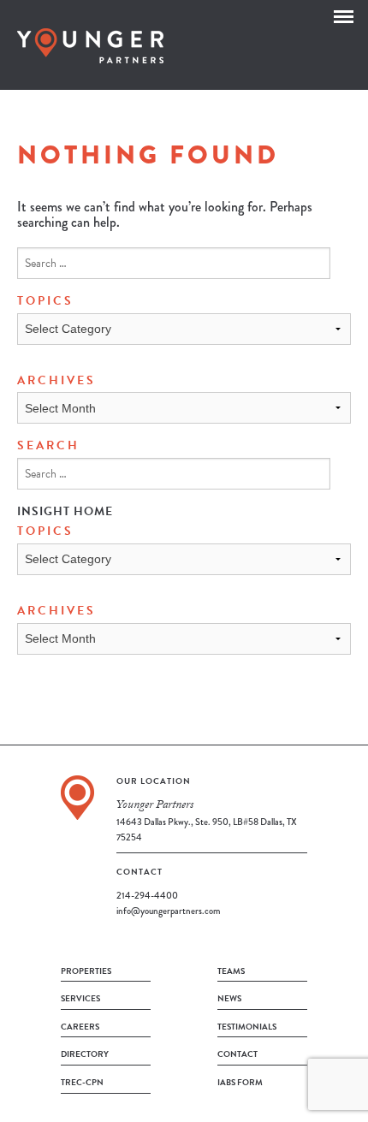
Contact (237, 1054)
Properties (86, 971)
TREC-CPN (82, 1082)
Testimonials (246, 1026)
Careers (80, 1026)
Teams (231, 971)
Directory (85, 1054)
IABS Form (240, 1082)
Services (80, 998)
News (229, 998)
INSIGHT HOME (65, 511)
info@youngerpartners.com (168, 910)
